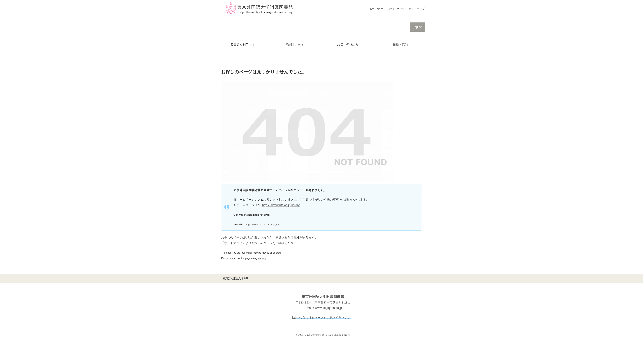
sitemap (262, 258)
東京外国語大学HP (235, 278)
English (417, 27)
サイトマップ (233, 243)
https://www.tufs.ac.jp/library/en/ (262, 224)
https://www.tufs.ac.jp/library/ (281, 205)
